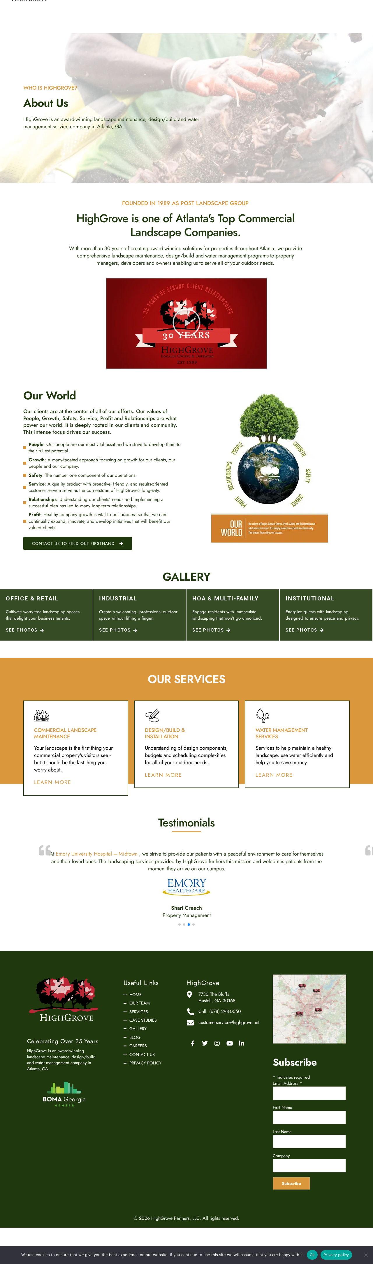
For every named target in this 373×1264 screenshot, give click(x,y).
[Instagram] (217, 1059)
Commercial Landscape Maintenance (65, 733)
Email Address (287, 1099)
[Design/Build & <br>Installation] (152, 715)
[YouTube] (229, 1059)
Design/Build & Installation (165, 733)
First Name (282, 1123)
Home (135, 1010)
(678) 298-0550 (225, 1026)
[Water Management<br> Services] (263, 715)
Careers (138, 1061)
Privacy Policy (145, 1078)
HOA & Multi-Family (225, 598)
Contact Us (142, 1070)
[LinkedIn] (241, 1059)
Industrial (118, 598)
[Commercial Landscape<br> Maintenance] (41, 715)
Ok (312, 1254)
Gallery (138, 1044)
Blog (134, 1053)
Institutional (310, 598)
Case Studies (143, 1036)
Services (138, 1027)
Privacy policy (336, 1254)
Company (281, 1171)
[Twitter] (205, 1059)
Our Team (139, 1018)
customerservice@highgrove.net (228, 1037)
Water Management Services (282, 733)
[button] (186, 323)
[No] (366, 1255)
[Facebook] (192, 1059)
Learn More (52, 782)
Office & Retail (32, 598)
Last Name (282, 1147)
